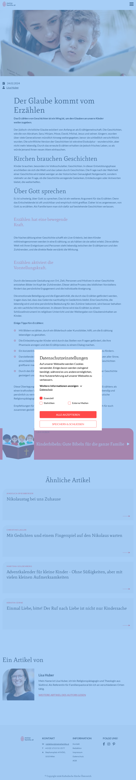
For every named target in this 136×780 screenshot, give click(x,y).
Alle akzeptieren (68, 414)
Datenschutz (46, 389)
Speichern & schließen (68, 424)
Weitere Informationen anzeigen (59, 385)
